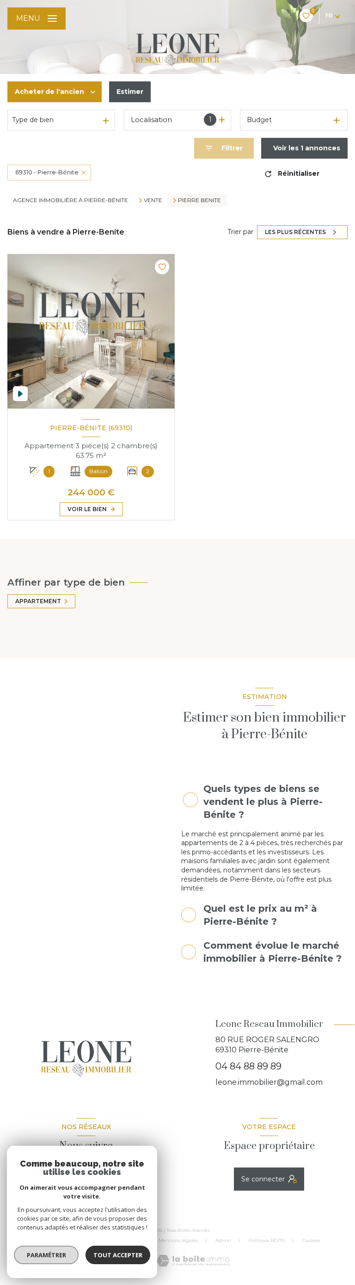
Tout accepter (117, 1255)
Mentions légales (178, 1240)
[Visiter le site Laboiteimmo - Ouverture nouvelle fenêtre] (193, 1260)
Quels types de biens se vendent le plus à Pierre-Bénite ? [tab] (263, 801)
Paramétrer (46, 1255)
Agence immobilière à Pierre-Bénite (70, 200)
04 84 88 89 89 (248, 1066)
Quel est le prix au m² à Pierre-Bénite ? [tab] (260, 915)
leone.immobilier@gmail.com (269, 1082)
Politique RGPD (267, 1240)
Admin (223, 1240)
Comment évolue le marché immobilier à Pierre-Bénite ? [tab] (272, 952)
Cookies (311, 1240)
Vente (153, 200)
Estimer (129, 91)
